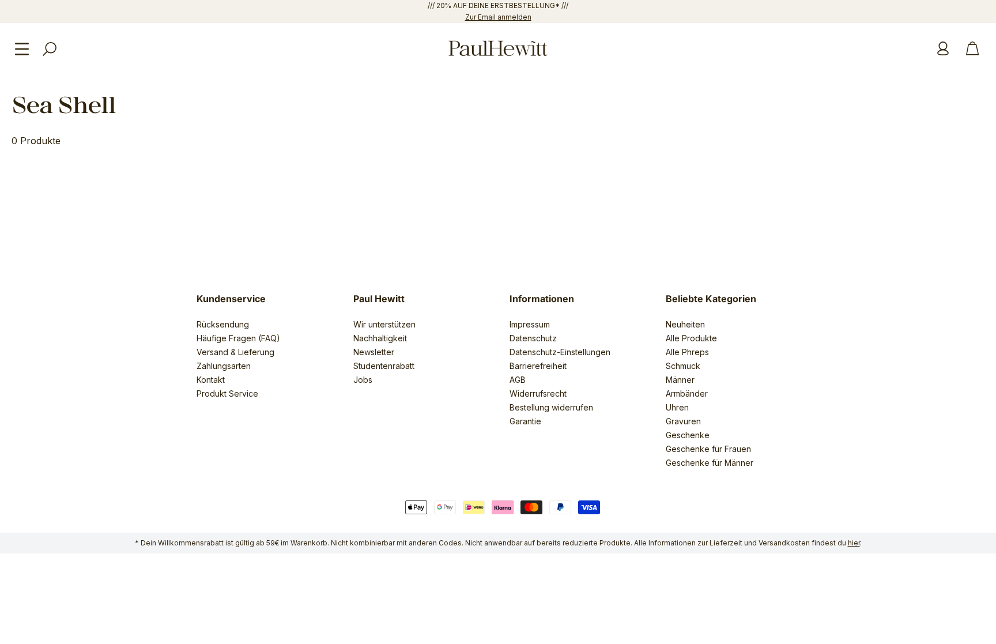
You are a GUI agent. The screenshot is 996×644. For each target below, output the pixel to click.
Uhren (677, 407)
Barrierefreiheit (538, 366)
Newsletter (373, 352)
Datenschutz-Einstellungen (560, 352)
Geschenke (688, 435)
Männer (680, 380)
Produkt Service (227, 393)
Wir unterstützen (384, 324)
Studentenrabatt (383, 366)
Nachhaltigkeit (380, 338)
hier (854, 542)
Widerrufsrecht (538, 393)
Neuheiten (685, 324)
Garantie (525, 421)
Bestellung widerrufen (551, 407)
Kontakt (211, 380)
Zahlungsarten (224, 366)
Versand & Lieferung (235, 352)
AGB (518, 380)
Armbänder (687, 393)
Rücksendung (223, 324)
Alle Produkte (691, 338)
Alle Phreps (687, 352)
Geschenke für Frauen (708, 449)
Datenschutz (533, 338)
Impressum (530, 324)
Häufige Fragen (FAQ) (238, 338)
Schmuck (683, 366)
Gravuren (683, 421)
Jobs (362, 380)
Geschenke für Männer (709, 463)
